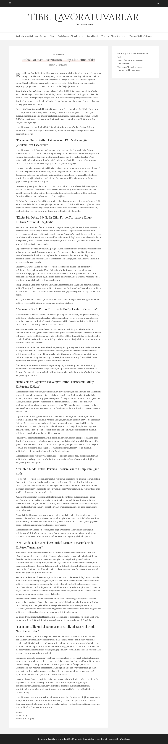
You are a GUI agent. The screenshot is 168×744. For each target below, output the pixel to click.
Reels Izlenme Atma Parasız (70, 36)
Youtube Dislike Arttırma (141, 36)
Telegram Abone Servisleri (113, 36)
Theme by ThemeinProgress (86, 739)
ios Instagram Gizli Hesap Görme (31, 36)
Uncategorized (58, 54)
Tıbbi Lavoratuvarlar (84, 18)
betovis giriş (21, 715)
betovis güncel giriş (25, 719)
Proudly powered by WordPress (115, 739)
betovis (19, 712)
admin (65, 65)
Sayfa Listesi (92, 36)
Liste (52, 36)
